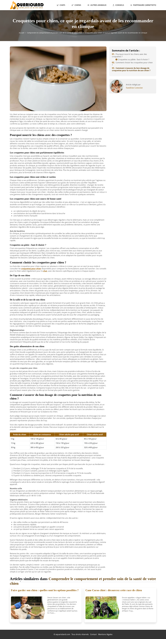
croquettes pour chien (31, 268)
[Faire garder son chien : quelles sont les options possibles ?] (28, 607)
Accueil (21, 33)
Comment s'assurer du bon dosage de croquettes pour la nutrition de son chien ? (131, 69)
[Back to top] (160, 633)
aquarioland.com (63, 634)
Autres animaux (98, 5)
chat (45, 271)
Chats (62, 5)
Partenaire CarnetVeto (144, 5)
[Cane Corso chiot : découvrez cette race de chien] (102, 607)
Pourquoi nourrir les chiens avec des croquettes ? (129, 55)
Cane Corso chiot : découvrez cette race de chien (113, 590)
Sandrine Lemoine (134, 87)
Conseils (119, 5)
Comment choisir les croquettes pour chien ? (132, 63)
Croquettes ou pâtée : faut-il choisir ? (133, 59)
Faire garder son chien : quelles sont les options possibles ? (45, 590)
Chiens (78, 5)
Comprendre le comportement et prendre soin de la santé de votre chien (54, 33)
